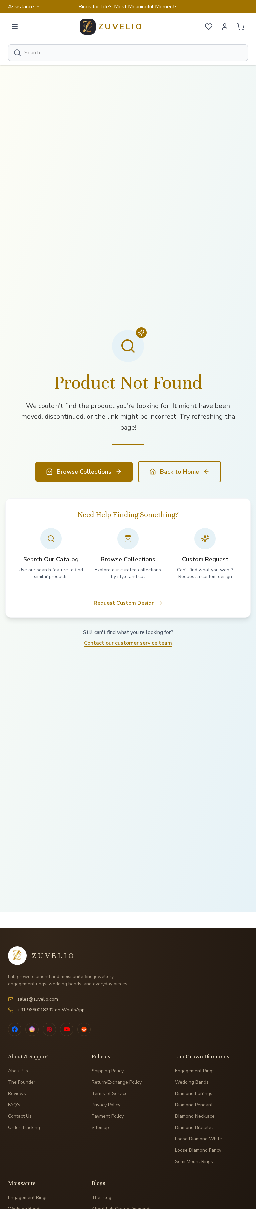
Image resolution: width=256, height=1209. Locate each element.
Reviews (17, 1093)
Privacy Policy (106, 1105)
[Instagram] (32, 1029)
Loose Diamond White (198, 1139)
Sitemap (100, 1127)
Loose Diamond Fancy (198, 1150)
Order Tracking (24, 1127)
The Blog (101, 1197)
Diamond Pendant (194, 1105)
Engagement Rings (195, 1071)
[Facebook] (14, 1029)
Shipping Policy (108, 1071)
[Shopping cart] (240, 26)
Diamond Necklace (195, 1116)
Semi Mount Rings (194, 1161)
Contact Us (20, 1116)
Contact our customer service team (128, 643)
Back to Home (179, 472)
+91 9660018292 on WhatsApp (51, 1010)
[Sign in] (225, 27)
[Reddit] (84, 1029)
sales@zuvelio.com (37, 999)
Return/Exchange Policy (117, 1082)
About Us (18, 1071)
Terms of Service (110, 1093)
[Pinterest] (49, 1029)
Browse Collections (84, 472)
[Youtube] (66, 1029)
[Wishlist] (208, 26)
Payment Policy (108, 1116)
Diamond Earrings (193, 1093)
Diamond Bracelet (194, 1127)
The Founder (21, 1082)
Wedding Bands (192, 1082)
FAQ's (14, 1105)
